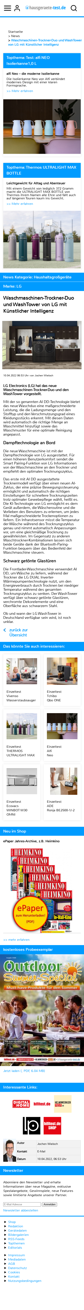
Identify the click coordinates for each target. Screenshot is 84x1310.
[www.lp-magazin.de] (31, 1133)
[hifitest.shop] (52, 1133)
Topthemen (16, 1243)
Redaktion (15, 1226)
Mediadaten (17, 1259)
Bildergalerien (18, 1235)
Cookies (14, 1272)
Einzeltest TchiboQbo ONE (54, 696)
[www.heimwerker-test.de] (63, 1111)
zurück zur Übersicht (18, 632)
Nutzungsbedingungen (24, 1281)
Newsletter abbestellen (20, 1210)
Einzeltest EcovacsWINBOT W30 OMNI (17, 808)
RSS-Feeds (16, 1239)
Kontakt (14, 1276)
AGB (11, 1264)
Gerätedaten (17, 1230)
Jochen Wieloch (47, 1144)
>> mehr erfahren (16, 940)
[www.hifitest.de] (42, 1111)
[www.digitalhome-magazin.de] (21, 1111)
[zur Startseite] (45, 8)
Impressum (16, 1255)
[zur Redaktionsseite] (9, 1151)
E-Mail (41, 1151)
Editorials (15, 1247)
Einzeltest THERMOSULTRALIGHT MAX (21, 750)
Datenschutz (17, 1268)
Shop (12, 1222)
